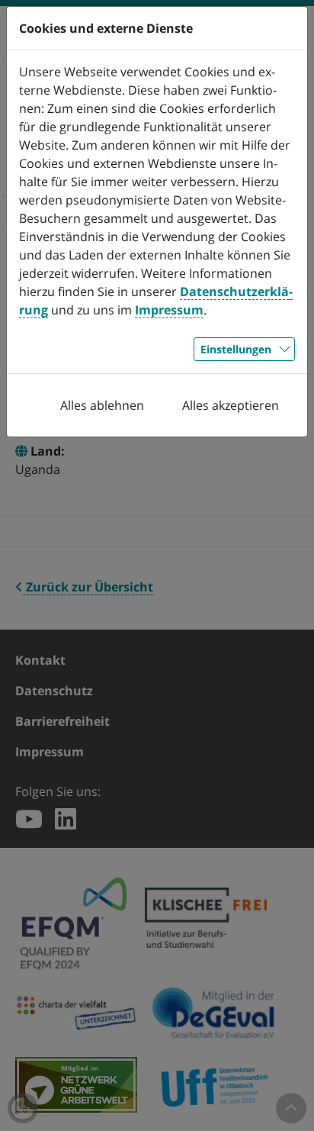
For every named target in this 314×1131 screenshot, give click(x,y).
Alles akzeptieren (230, 405)
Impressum (169, 309)
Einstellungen (235, 349)
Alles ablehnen (102, 405)
